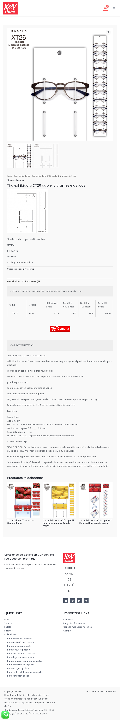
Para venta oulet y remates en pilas (25, 672)
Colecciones (10, 634)
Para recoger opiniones (18, 668)
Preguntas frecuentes (74, 623)
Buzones (8, 630)
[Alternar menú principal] (114, 8)
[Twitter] (72, 600)
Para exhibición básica (18, 675)
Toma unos (9, 623)
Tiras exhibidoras (22, 176)
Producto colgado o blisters (21, 653)
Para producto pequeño (19, 646)
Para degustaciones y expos (21, 657)
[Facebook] (65, 600)
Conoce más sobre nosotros (77, 627)
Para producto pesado (18, 649)
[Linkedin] (86, 600)
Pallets (7, 627)
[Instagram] (79, 600)
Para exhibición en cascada (21, 642)
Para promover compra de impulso (24, 661)
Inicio (9, 176)
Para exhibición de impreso (20, 664)
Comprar (67, 630)
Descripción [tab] (13, 281)
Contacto (68, 619)
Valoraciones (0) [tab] (31, 281)
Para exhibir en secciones (19, 638)
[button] (108, 32)
